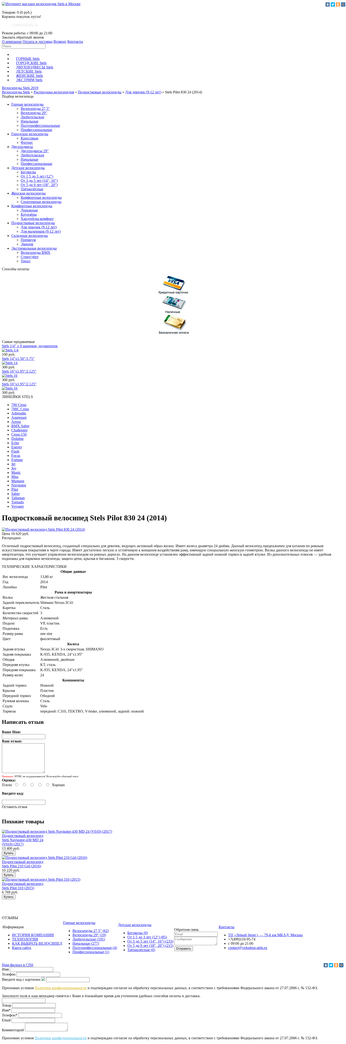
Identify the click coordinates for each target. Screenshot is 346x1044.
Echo (15, 443)
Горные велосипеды (27, 104)
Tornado (17, 502)
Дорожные (29, 210)
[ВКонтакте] (328, 4)
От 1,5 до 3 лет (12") (37, 176)
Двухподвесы (22, 147)
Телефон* (9, 1015)
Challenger (19, 430)
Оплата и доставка (37, 42)
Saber (15, 494)
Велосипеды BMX (35, 253)
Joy (13, 468)
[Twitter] (333, 4)
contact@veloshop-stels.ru (247, 948)
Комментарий (13, 1030)
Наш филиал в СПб (17, 965)
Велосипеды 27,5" (35, 109)
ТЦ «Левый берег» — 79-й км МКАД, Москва (265, 935)
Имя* (6, 1010)
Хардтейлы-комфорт (37, 219)
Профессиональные (36, 130)
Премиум (28, 240)
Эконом (27, 244)
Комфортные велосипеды (41, 197)
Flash (15, 451)
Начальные (29, 121)
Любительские (32, 117)
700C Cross (20, 409)
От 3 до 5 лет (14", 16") (39, 181)
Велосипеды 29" (34, 113)
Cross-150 (19, 434)
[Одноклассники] (338, 4)
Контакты (75, 42)
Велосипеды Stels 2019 (20, 88)
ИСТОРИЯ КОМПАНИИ (33, 935)
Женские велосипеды (28, 193)
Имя (5, 969)
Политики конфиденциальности (61, 988)
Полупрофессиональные (40, 126)
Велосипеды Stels (16, 92)
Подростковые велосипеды (99, 92)
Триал (25, 261)
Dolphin (17, 439)
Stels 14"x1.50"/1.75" (18, 359)
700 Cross (18, 405)
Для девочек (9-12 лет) (143, 92)
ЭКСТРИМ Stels (29, 80)
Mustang (17, 481)
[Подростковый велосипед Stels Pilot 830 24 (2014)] (43, 529)
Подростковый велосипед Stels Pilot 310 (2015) (22, 886)
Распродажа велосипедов (54, 92)
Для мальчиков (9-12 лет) (41, 231)
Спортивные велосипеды (41, 202)
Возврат (59, 42)
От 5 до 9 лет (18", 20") (39, 185)
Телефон (9, 974)
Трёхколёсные (32, 189)
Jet (13, 464)
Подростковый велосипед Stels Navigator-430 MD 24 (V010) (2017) (22, 840)
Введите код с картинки (21, 979)
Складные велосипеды (29, 236)
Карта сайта (21, 948)
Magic (16, 472)
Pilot (14, 489)
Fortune (17, 460)
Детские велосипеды (28, 168)
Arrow (16, 422)
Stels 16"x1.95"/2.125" (19, 371)
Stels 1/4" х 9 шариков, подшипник (30, 346)
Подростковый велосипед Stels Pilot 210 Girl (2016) (22, 864)
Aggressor (19, 417)
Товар (6, 1005)
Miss (14, 477)
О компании (12, 42)
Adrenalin (18, 413)
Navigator (18, 485)
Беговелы (28, 172)
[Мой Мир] (343, 4)
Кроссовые (29, 138)
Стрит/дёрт (30, 257)
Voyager (17, 506)
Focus (15, 456)
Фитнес (27, 142)
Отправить (183, 948)
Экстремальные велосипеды (34, 248)
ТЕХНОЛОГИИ (25, 939)
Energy (16, 447)
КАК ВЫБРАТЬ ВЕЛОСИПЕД (37, 943)
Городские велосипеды (29, 134)
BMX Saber (20, 426)
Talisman (18, 498)
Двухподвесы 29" (35, 151)
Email (6, 1020)
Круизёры (29, 214)
